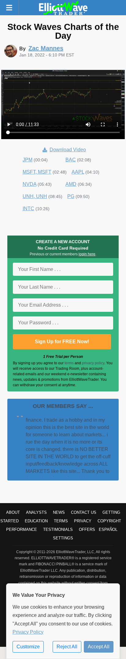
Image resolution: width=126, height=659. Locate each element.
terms (69, 363)
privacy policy (93, 363)
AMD (70, 184)
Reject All (67, 646)
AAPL (78, 172)
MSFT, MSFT (37, 172)
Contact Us (83, 512)
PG (70, 196)
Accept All (98, 646)
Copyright (109, 521)
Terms (61, 521)
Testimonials (58, 529)
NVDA (29, 184)
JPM (27, 159)
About (13, 512)
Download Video (68, 149)
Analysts (36, 512)
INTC (28, 208)
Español (108, 529)
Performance (21, 529)
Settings (63, 538)
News (59, 512)
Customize (28, 646)
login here (87, 254)
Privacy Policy (28, 632)
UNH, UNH (35, 196)
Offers (87, 529)
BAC (70, 159)
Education (36, 521)
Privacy (82, 521)
